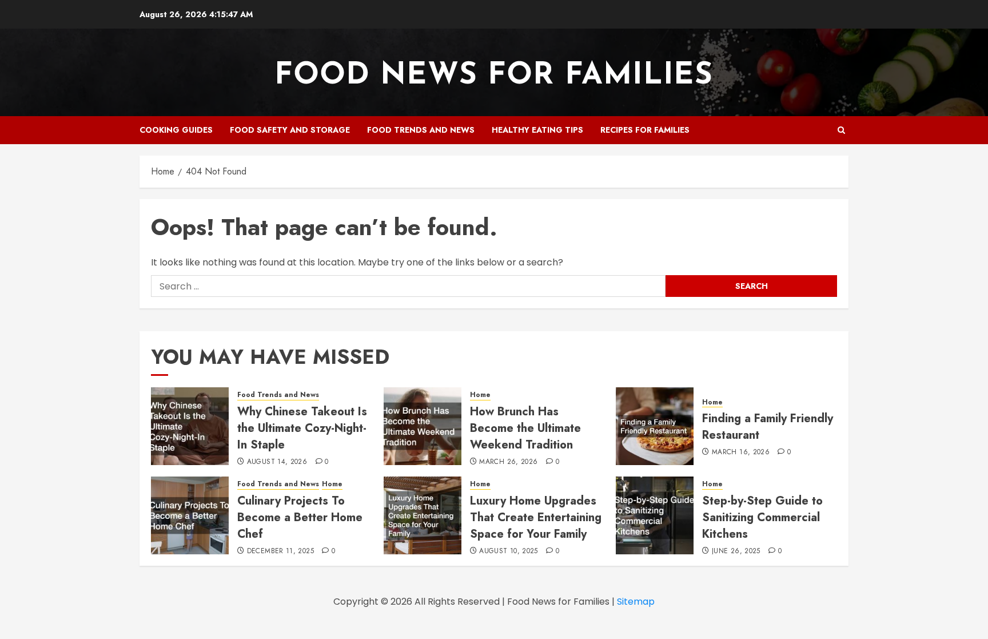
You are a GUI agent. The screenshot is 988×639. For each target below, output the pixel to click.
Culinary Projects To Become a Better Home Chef (299, 517)
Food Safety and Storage (290, 130)
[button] (841, 130)
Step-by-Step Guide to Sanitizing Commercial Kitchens (762, 517)
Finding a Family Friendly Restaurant (767, 426)
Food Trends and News (421, 130)
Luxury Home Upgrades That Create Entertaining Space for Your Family (535, 517)
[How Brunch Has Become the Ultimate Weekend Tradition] (422, 426)
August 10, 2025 (508, 551)
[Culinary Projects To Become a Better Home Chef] (190, 515)
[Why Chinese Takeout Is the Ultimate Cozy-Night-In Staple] (190, 426)
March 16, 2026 (741, 452)
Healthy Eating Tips (537, 130)
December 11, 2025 (280, 551)
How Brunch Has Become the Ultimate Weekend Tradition (525, 428)
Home (480, 395)
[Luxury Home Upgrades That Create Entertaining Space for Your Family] (422, 515)
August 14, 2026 (277, 462)
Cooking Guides (176, 130)
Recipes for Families (645, 130)
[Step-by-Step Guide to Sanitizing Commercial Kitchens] (655, 515)
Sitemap (636, 601)
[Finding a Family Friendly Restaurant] (655, 426)
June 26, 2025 (736, 551)
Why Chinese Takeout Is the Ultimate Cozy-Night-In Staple (302, 428)
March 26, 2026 (508, 462)
